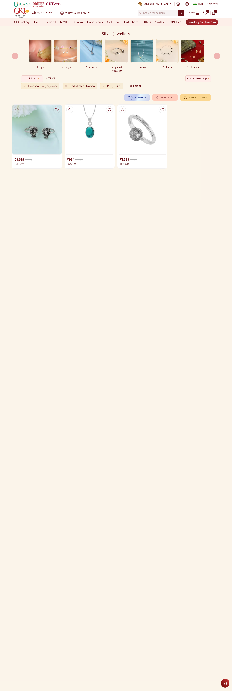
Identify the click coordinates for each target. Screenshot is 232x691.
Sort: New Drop (198, 78)
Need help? (212, 3)
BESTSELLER (167, 97)
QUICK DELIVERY (198, 97)
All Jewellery (22, 22)
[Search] (181, 13)
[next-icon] (15, 56)
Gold (37, 22)
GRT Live (175, 22)
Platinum (77, 22)
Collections (131, 22)
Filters (32, 78)
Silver (63, 22)
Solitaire (160, 22)
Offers (147, 22)
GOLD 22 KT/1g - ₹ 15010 (156, 4)
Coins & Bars (95, 22)
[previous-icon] (217, 56)
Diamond (50, 22)
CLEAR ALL (136, 86)
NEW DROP (140, 97)
